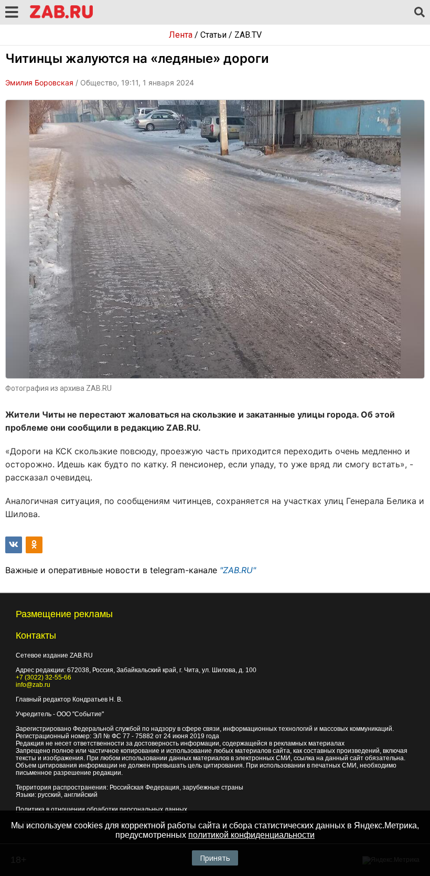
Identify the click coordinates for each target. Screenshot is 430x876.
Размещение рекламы (64, 614)
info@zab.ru (33, 684)
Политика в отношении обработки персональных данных (101, 809)
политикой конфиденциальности (251, 834)
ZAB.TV (248, 35)
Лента (180, 35)
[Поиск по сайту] (419, 13)
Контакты (36, 635)
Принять (215, 858)
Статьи (213, 35)
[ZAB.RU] (61, 16)
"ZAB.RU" (238, 570)
